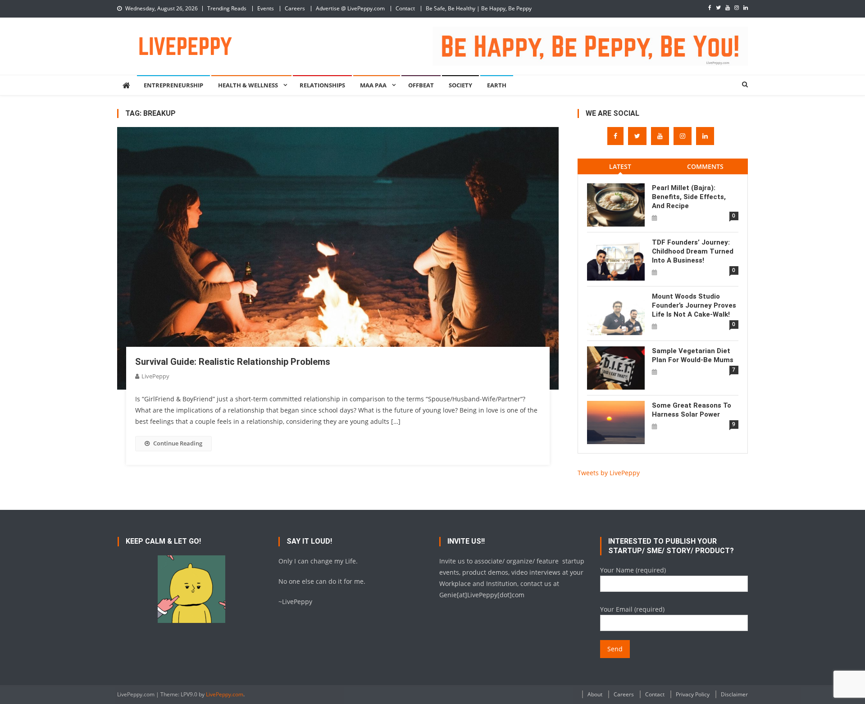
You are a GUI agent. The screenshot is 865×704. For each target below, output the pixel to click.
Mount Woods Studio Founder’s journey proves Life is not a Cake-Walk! (694, 305)
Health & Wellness (248, 85)
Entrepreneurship (173, 85)
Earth (496, 85)
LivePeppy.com (224, 694)
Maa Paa (373, 85)
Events (265, 8)
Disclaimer (734, 694)
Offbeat (421, 85)
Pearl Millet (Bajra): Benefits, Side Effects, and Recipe (689, 197)
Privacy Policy (693, 694)
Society (460, 85)
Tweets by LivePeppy (609, 472)
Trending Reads (226, 8)
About (594, 694)
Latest (620, 166)
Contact (405, 8)
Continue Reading (177, 443)
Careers (295, 8)
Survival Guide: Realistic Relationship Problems (232, 361)
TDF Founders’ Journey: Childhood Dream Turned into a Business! (692, 251)
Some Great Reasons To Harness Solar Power (691, 409)
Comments (705, 166)
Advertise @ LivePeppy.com (350, 8)
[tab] (620, 166)
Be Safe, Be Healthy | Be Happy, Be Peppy (479, 8)
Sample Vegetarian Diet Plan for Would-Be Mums (692, 355)
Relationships (322, 85)
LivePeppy (155, 376)
